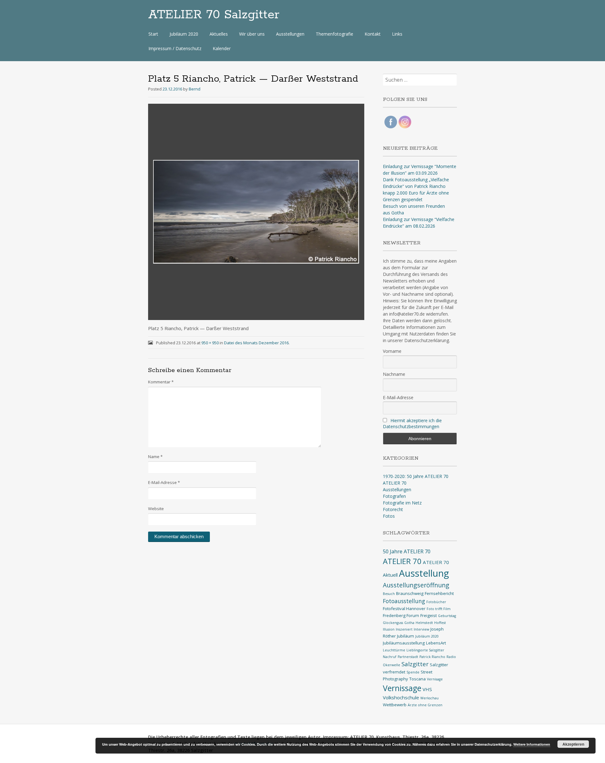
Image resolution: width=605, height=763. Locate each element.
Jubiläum (405, 636)
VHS (427, 689)
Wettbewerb (394, 705)
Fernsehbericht (439, 593)
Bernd (194, 89)
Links (397, 34)
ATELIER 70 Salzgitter (213, 15)
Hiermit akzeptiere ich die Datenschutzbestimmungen (412, 423)
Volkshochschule (401, 697)
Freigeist (428, 615)
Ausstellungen (290, 34)
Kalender (222, 48)
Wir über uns (252, 34)
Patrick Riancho (432, 657)
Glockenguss (393, 622)
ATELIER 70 (394, 483)
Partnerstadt (408, 657)
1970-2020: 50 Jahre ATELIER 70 (415, 476)
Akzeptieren (573, 744)
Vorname (392, 351)
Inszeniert (404, 629)
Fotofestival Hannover (404, 608)
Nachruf (389, 657)
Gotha (409, 622)
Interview (421, 629)
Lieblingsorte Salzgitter (425, 650)
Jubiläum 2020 (184, 34)
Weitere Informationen (531, 744)
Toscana (417, 679)
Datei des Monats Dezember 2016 (256, 343)
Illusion (389, 629)
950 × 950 (210, 343)
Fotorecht (393, 509)
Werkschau (429, 698)
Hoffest (440, 622)
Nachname (394, 374)
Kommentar (161, 382)
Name (155, 456)
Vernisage (435, 679)
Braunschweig (410, 593)
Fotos (389, 516)
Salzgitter (415, 664)
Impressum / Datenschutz (174, 48)
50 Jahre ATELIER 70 (406, 551)
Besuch (389, 593)
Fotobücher (436, 602)
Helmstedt (424, 622)
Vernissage (402, 688)
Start (153, 34)
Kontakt (373, 34)
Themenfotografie (334, 34)
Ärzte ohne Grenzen (425, 705)
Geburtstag (447, 616)
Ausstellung (424, 573)
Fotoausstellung (404, 601)
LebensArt (436, 643)
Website (156, 508)
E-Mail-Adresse (164, 482)
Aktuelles (219, 34)
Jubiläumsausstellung (404, 643)
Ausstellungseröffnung (416, 585)
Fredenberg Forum (401, 615)
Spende (412, 672)
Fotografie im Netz (402, 503)
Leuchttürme (394, 650)
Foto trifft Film (439, 609)
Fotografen (394, 496)
